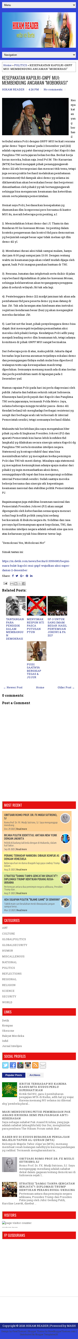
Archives (35, 1075)
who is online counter (6, 1227)
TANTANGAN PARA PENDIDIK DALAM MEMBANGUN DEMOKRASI (15, 628)
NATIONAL (9, 962)
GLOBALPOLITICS (14, 939)
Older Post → (66, 687)
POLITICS (20, 65)
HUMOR (7, 950)
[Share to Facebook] (24, 584)
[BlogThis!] (16, 584)
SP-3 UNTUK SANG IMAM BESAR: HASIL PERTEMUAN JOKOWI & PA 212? (57, 627)
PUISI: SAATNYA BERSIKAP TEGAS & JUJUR (34, 670)
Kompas (7, 1025)
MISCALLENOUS (13, 956)
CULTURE (8, 933)
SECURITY (9, 996)
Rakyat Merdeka (13, 1036)
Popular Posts (13, 1075)
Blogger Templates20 (46, 1334)
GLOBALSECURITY (14, 945)
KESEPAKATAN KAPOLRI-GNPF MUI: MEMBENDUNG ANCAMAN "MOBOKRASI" (35, 80)
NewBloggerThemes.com (62, 1331)
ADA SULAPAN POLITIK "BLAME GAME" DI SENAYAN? (32, 899)
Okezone (8, 1030)
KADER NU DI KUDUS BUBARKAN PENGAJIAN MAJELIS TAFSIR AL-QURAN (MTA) (36, 1138)
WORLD (7, 1002)
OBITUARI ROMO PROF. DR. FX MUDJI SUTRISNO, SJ (46, 1160)
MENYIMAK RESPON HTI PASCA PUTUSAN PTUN (35, 625)
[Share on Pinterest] (27, 576)
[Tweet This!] (17, 576)
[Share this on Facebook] (13, 576)
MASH (71, 1326)
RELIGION (9, 985)
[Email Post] (5, 583)
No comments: (53, 89)
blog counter (15, 1227)
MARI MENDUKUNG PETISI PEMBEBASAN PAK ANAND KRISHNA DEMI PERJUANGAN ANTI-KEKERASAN (36, 1115)
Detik (5, 1020)
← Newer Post (12, 687)
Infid (5, 1041)
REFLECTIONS (12, 973)
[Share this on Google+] (22, 576)
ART (5, 928)
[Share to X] (20, 584)
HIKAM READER (37, 1326)
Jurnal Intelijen (12, 1046)
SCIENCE (8, 991)
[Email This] (12, 584)
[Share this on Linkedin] (31, 576)
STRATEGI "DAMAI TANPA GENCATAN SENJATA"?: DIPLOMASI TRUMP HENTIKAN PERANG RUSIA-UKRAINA (31, 879)
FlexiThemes (19, 1331)
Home (7, 65)
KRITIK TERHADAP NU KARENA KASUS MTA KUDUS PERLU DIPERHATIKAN (43, 1087)
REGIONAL (9, 979)
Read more (21, 829)
